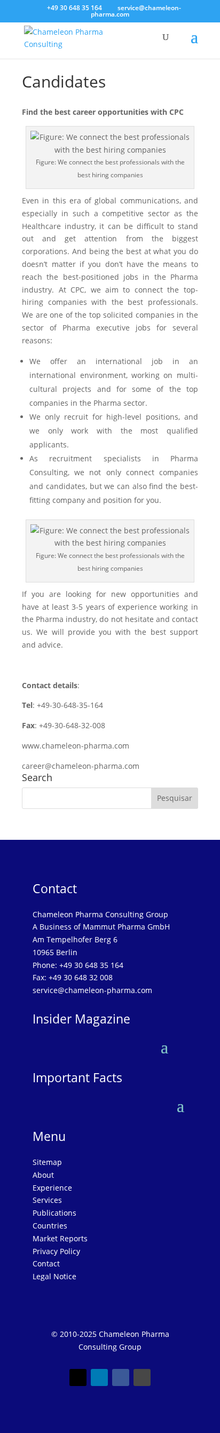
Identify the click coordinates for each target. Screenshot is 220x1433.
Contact (46, 1263)
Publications (54, 1213)
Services (47, 1200)
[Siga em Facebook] (120, 1377)
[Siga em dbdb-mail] (142, 1377)
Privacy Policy (56, 1251)
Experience (52, 1188)
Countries (50, 1226)
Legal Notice (54, 1276)
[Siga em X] (78, 1377)
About (43, 1175)
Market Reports (60, 1238)
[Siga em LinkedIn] (99, 1377)
